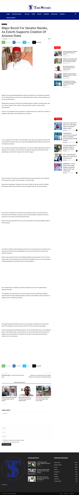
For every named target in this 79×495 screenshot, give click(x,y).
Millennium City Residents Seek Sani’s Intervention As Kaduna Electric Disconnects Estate (70, 60)
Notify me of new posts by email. (11, 442)
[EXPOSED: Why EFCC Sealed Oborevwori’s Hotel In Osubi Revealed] (32, 471)
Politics (27, 14)
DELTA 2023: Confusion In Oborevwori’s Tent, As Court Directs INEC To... (43, 478)
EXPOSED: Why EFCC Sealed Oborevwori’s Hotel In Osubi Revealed (43, 471)
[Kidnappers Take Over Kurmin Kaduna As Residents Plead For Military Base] (58, 76)
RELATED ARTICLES (7, 382)
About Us (20, 1)
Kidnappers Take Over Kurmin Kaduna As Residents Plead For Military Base (70, 75)
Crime (33, 14)
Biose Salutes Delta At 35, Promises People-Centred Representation (25, 399)
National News (16, 14)
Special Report (10, 18)
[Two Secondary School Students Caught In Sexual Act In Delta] (58, 148)
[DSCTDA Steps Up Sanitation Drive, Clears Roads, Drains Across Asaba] (43, 391)
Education (54, 14)
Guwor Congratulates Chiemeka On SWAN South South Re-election (9, 399)
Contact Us (25, 1)
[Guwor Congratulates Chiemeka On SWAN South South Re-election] (9, 391)
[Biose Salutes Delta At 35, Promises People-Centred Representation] (26, 391)
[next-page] (5, 404)
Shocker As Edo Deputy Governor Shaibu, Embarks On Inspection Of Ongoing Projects (40, 376)
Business (46, 14)
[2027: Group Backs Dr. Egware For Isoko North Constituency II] (58, 157)
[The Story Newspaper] (39, 7)
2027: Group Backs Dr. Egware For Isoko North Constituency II (70, 156)
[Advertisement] (26, 83)
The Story (5, 38)
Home (15, 1)
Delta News (8, 22)
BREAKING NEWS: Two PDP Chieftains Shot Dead (13, 376)
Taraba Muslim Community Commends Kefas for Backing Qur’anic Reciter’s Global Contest (70, 136)
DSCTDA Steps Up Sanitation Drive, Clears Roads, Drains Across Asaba (43, 399)
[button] (75, 14)
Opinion (62, 14)
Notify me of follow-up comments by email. (13, 440)
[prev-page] (3, 404)
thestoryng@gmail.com (14, 484)
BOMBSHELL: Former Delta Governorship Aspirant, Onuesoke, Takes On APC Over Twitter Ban (69, 167)
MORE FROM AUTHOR (19, 382)
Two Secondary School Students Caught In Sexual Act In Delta (69, 147)
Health (39, 14)
